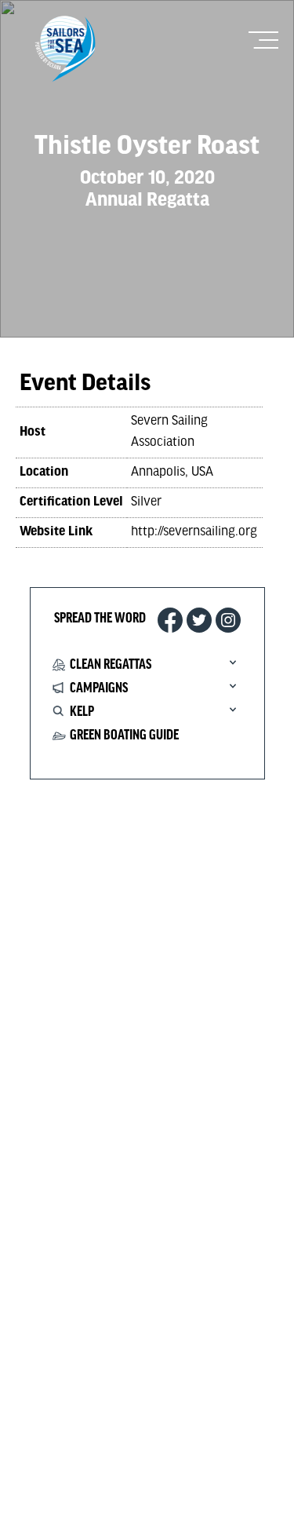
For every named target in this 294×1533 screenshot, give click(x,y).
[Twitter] (199, 620)
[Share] (228, 620)
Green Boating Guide (124, 735)
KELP (82, 712)
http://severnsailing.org (194, 532)
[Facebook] (170, 620)
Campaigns (99, 688)
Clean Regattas (110, 665)
